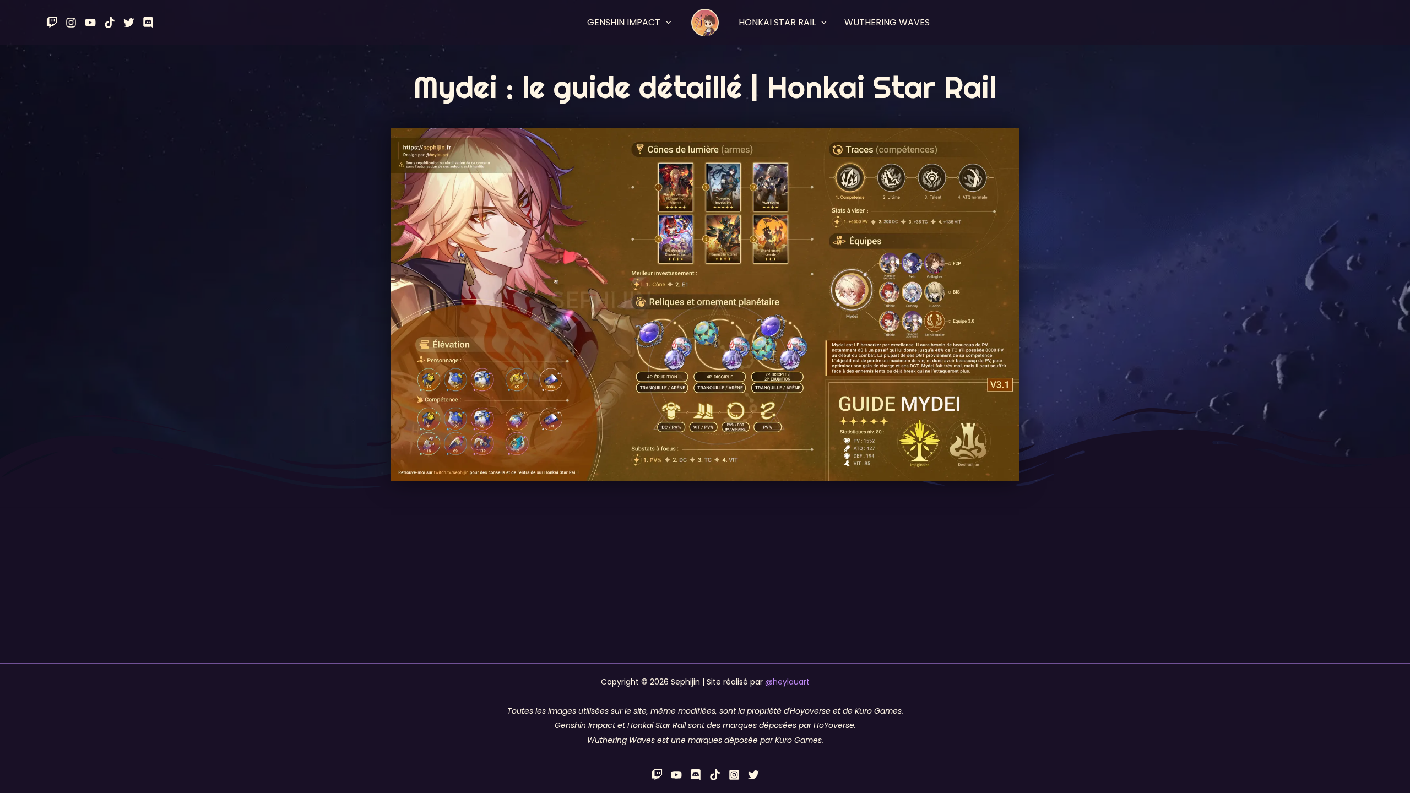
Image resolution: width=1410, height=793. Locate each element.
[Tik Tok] (109, 22)
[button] (665, 22)
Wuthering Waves (887, 22)
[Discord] (148, 22)
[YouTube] (90, 22)
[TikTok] (714, 774)
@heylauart (787, 681)
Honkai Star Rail (777, 22)
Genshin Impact (623, 22)
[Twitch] (51, 22)
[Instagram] (71, 22)
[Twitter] (128, 22)
